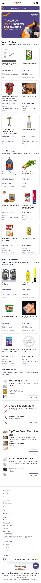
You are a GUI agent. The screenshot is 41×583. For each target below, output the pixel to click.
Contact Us (6, 513)
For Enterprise (7, 551)
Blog (4, 497)
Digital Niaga (7, 503)
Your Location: (14, 8)
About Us (6, 494)
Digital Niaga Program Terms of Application (17, 537)
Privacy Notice (7, 528)
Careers (5, 507)
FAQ (4, 510)
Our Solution (7, 541)
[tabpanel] (20, 25)
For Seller (6, 548)
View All (37, 45)
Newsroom (6, 500)
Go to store (33, 397)
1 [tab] (20, 35)
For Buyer (6, 545)
